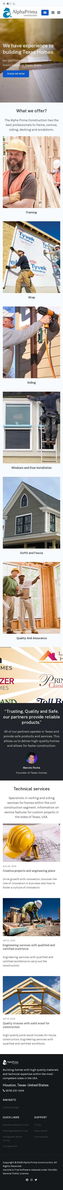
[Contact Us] (45, 12)
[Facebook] (27, 1180)
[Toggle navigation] (52, 12)
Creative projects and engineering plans (29, 871)
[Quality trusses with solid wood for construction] (31, 995)
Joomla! (7, 1169)
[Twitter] (36, 1180)
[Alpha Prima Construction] (20, 12)
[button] (58, 12)
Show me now (16, 73)
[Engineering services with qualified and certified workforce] (31, 917)
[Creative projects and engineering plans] (31, 843)
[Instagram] (31, 1180)
